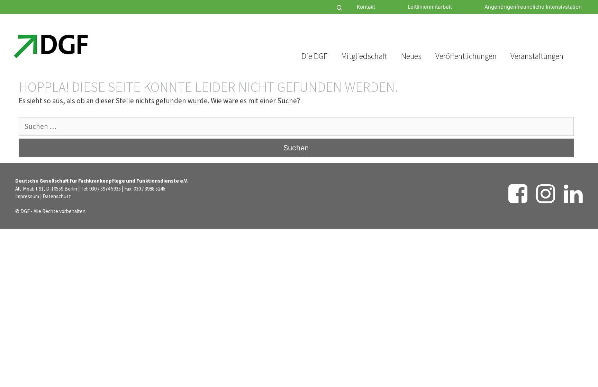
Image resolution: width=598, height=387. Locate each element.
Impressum (27, 196)
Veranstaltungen (536, 56)
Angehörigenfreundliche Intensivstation (533, 6)
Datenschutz (57, 196)
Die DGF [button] (314, 56)
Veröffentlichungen (466, 56)
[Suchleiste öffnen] (319, 8)
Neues (411, 56)
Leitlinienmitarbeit (430, 6)
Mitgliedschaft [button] (364, 56)
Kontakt (366, 6)
